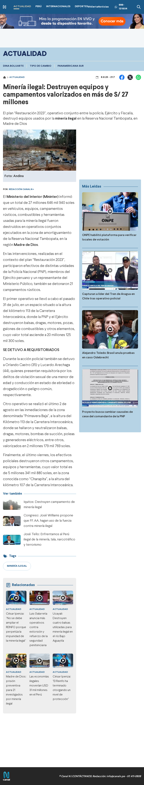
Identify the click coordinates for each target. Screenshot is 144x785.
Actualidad (17, 77)
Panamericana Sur (71, 66)
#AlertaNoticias (98, 7)
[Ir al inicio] (4, 7)
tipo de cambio (40, 66)
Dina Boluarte (13, 66)
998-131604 (123, 7)
